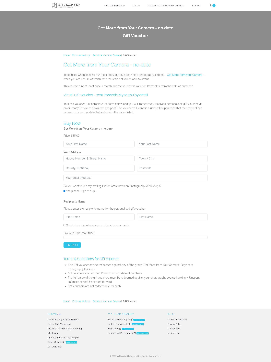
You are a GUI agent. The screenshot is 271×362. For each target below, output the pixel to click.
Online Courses (62, 342)
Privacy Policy (175, 324)
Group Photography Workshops (63, 319)
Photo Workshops (81, 55)
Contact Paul (174, 328)
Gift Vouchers (54, 346)
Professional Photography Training (65, 328)
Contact (196, 5)
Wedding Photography (126, 319)
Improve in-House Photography (63, 337)
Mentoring (53, 333)
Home (67, 55)
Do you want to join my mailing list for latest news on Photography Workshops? (112, 186)
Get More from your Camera (184, 74)
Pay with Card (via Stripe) (79, 233)
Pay (72, 245)
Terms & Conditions (177, 319)
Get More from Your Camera (107, 55)
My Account (173, 333)
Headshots (121, 328)
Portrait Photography (126, 324)
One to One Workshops (59, 324)
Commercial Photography (128, 333)
